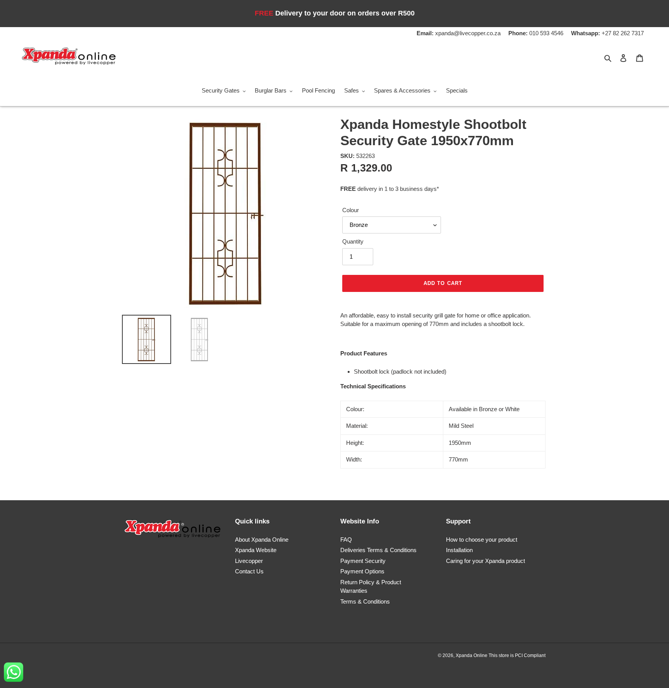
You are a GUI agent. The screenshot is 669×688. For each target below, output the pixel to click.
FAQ (346, 539)
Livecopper (249, 561)
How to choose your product (481, 539)
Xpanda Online (472, 655)
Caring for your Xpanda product (485, 561)
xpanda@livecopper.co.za (459, 33)
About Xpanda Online (261, 539)
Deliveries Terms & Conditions (378, 550)
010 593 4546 (535, 33)
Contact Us (249, 571)
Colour (350, 210)
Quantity (353, 241)
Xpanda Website (255, 550)
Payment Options (362, 571)
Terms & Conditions (365, 601)
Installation (459, 550)
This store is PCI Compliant (517, 655)
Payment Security (363, 561)
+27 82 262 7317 (607, 33)
